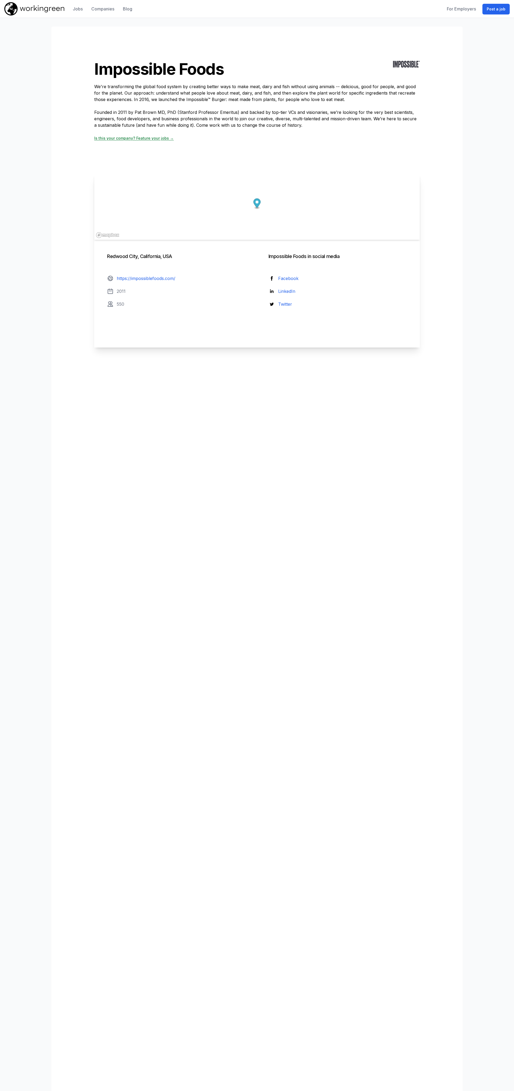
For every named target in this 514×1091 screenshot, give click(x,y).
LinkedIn (286, 291)
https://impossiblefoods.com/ (146, 278)
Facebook (288, 278)
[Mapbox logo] (107, 235)
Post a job (496, 9)
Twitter (285, 304)
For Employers (461, 9)
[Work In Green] (34, 9)
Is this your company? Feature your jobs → (134, 138)
